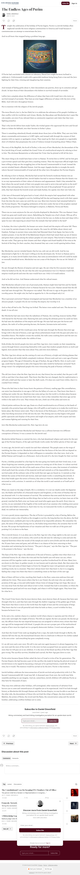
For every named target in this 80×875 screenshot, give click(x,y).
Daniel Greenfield (12, 14)
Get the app (48, 869)
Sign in (74, 3)
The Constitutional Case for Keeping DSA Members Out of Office (29, 790)
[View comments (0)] (9, 21)
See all (5, 829)
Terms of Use (50, 835)
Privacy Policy (56, 837)
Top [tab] (4, 784)
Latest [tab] (9, 784)
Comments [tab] (6, 758)
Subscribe (65, 3)
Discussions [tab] (18, 784)
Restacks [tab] (15, 758)
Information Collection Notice (39, 837)
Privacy (40, 865)
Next (72, 743)
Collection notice (53, 865)
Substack (31, 873)
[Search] (76, 784)
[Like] (4, 21)
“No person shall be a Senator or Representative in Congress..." (24, 793)
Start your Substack (36, 869)
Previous (9, 743)
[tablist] (11, 758)
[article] (40, 794)
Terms (45, 865)
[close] (60, 801)
